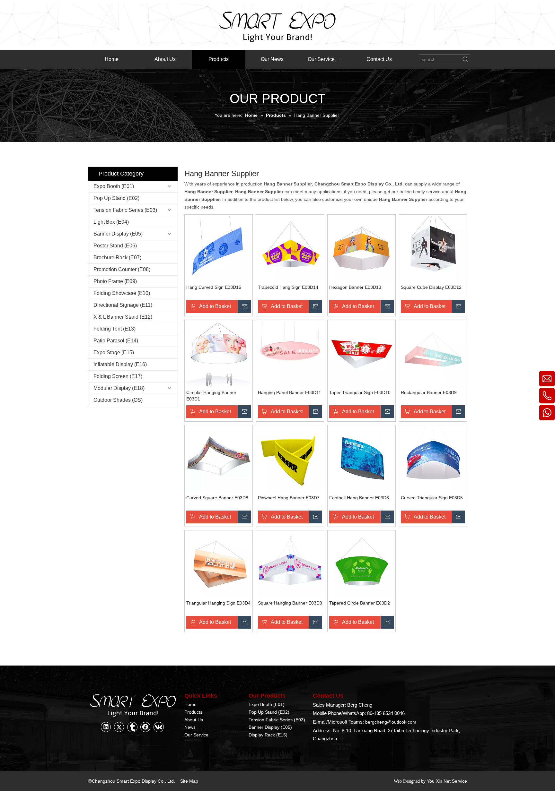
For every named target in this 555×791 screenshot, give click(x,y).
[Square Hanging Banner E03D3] (290, 563)
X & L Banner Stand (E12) (122, 317)
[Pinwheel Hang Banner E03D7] (290, 458)
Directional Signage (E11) (122, 305)
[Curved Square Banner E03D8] (218, 458)
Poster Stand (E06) (115, 245)
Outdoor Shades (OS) (118, 400)
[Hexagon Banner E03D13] (361, 248)
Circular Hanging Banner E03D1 (211, 395)
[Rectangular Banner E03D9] (433, 353)
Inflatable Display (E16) (120, 364)
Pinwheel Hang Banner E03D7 (289, 497)
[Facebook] (145, 727)
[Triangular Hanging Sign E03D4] (218, 563)
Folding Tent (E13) (114, 328)
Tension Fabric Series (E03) (125, 210)
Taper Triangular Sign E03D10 (360, 392)
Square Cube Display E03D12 (431, 287)
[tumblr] (132, 727)
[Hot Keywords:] (465, 59)
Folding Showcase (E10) (121, 293)
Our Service (196, 734)
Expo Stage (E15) (113, 352)
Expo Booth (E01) (113, 186)
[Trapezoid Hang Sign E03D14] (290, 248)
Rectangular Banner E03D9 (429, 392)
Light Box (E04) (111, 222)
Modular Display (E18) (119, 388)
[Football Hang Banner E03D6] (361, 458)
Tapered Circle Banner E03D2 (359, 603)
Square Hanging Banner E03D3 (290, 603)
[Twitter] (119, 727)
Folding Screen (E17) (117, 376)
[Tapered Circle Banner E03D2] (361, 563)
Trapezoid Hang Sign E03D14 (288, 287)
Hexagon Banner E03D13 (355, 287)
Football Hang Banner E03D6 (359, 497)
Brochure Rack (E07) (117, 257)
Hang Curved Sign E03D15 (213, 287)
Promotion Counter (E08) (121, 269)
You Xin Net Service (447, 781)
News (190, 727)
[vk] (159, 727)
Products (193, 712)
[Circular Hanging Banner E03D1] (218, 353)
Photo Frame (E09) (115, 281)
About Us (193, 719)
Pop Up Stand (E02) (116, 198)
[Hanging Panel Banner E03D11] (290, 353)
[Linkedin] (106, 727)
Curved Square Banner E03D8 (217, 497)
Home (190, 704)
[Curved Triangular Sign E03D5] (433, 458)
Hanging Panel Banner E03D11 (289, 392)
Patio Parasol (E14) (115, 340)
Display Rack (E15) (268, 734)
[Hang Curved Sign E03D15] (218, 248)
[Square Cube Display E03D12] (433, 248)
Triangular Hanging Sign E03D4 (218, 603)
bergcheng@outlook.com (390, 722)
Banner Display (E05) (118, 233)
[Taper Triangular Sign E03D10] (361, 353)
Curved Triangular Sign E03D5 (432, 497)
